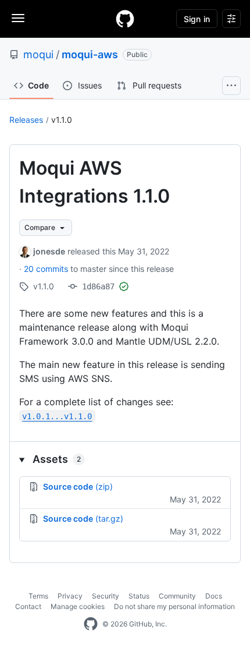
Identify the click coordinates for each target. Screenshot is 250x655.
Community (177, 596)
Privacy (70, 596)
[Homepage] (125, 18)
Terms (38, 596)
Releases (26, 120)
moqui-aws (90, 54)
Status (138, 596)
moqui (38, 54)
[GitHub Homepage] (91, 624)
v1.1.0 (61, 120)
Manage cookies (78, 606)
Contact (28, 606)
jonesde (49, 251)
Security (105, 596)
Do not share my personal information (174, 606)
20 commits (47, 269)
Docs (213, 596)
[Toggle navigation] (18, 18)
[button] (125, 459)
